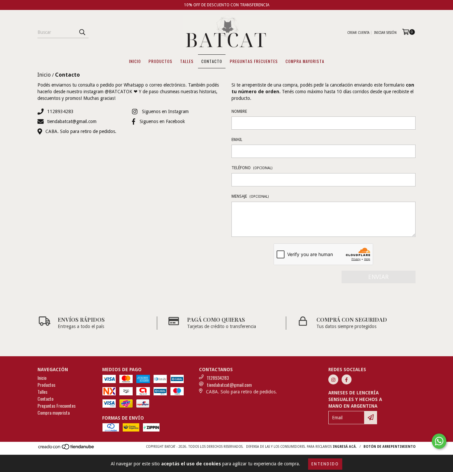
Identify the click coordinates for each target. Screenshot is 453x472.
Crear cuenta (358, 32)
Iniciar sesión (385, 32)
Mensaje (250, 196)
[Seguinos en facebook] (347, 379)
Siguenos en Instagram (165, 111)
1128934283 (60, 111)
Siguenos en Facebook (162, 121)
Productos (160, 61)
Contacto (211, 61)
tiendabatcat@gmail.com (72, 121)
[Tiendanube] (66, 448)
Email (236, 139)
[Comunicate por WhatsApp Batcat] (439, 441)
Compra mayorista (305, 61)
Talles (187, 61)
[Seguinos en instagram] (333, 379)
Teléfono (251, 168)
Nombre (239, 111)
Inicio (135, 61)
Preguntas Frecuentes (254, 61)
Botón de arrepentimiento (389, 446)
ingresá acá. (345, 446)
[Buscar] (82, 32)
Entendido (325, 464)
